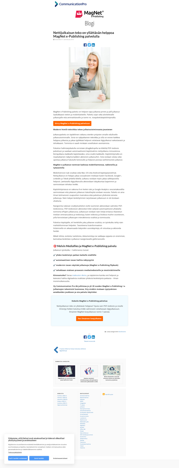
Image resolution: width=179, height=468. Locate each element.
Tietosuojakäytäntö (15, 452)
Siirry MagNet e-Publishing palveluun (72, 123)
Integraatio (83, 403)
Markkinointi (122, 331)
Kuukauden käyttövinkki (86, 412)
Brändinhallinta (84, 397)
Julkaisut (82, 407)
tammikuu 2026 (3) (62, 399)
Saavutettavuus (84, 433)
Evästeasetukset (60, 458)
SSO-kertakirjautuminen (86, 435)
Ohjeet (82, 431)
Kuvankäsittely (84, 414)
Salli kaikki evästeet (18, 458)
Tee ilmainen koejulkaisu (89, 318)
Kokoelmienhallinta (85, 410)
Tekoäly (82, 440)
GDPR (81, 401)
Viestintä (82, 448)
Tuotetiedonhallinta (85, 444)
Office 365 (82, 429)
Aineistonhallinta (84, 395)
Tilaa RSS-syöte (109, 394)
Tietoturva (83, 442)
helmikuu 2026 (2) (62, 397)
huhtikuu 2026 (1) (62, 395)
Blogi (89, 23)
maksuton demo (79, 275)
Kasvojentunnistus (85, 408)
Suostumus (83, 436)
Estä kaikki (39, 458)
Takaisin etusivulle (89, 341)
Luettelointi (83, 418)
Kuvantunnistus (84, 416)
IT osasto (82, 405)
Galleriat (82, 399)
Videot (82, 446)
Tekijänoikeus (83, 438)
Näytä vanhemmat (62, 405)
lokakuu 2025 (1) (61, 401)
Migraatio (82, 425)
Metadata (82, 423)
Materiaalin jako (84, 422)
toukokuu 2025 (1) (62, 403)
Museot (82, 427)
